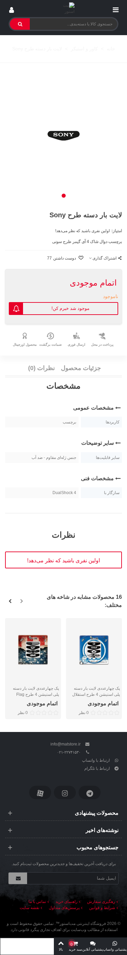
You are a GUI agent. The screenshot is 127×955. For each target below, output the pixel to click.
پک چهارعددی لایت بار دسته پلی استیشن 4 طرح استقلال (96, 691)
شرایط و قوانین (102, 907)
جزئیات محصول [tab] (81, 368)
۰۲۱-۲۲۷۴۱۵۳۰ (69, 752)
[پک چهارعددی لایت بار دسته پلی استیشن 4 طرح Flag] (33, 650)
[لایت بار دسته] (63, 135)
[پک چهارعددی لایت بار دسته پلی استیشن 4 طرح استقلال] (94, 650)
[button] (64, 196)
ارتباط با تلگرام (97, 768)
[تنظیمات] (11, 8)
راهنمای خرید (67, 901)
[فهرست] (115, 8)
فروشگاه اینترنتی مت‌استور (83, 923)
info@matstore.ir (65, 744)
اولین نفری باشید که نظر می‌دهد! (82, 230)
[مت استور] (63, 8)
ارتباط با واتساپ (96, 760)
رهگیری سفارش (101, 901)
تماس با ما (37, 901)
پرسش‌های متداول (64, 907)
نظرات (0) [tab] (41, 368)
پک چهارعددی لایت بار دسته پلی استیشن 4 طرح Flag (36, 691)
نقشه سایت (29, 907)
